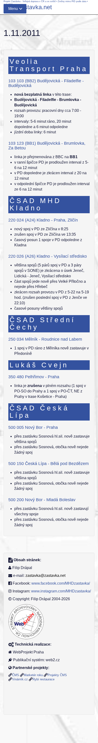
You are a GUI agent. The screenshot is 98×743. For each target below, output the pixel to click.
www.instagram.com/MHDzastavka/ (61, 591)
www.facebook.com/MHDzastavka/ (60, 583)
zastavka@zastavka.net (45, 576)
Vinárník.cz (20, 679)
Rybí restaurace (43, 679)
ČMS (15, 675)
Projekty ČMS (57, 675)
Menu (13, 9)
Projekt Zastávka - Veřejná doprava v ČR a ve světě (30, 1)
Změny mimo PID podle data (72, 1)
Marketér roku (33, 675)
